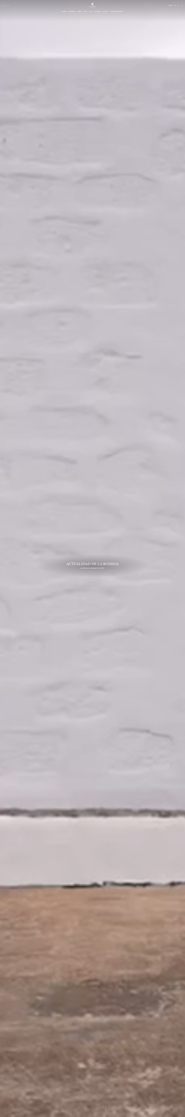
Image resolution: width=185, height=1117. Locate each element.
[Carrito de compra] (181, 5)
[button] (64, 11)
